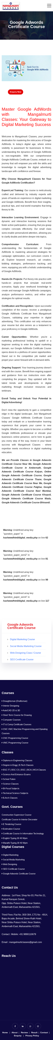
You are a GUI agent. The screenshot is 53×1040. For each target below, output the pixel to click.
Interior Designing (10, 705)
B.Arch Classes (10, 798)
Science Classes (10, 784)
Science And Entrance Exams (16, 774)
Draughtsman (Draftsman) (14, 701)
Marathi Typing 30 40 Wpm (15, 843)
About (15, 1032)
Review (24, 1032)
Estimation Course (11, 829)
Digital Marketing (10, 855)
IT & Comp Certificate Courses (16, 724)
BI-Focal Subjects (10, 788)
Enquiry (17, 1035)
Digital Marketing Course (22, 639)
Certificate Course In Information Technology (23, 833)
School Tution (8, 779)
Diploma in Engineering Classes (17, 760)
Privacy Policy (32, 1035)
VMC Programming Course (15, 742)
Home (5, 1032)
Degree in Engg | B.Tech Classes (17, 765)
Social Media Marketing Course (26, 646)
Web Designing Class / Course (25, 653)
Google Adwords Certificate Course (18, 873)
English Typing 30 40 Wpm (15, 838)
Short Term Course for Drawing (17, 715)
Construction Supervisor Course (16, 815)
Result (34, 1032)
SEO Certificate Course (21, 659)
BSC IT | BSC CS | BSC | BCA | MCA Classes (24, 770)
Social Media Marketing (13, 859)
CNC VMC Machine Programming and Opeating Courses (24, 731)
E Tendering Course (11, 824)
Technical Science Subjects (15, 793)
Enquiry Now (15, 92)
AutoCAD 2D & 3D (11, 710)
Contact (44, 1032)
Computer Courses (11, 720)
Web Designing (9, 864)
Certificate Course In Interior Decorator (19, 819)
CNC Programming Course (15, 738)
